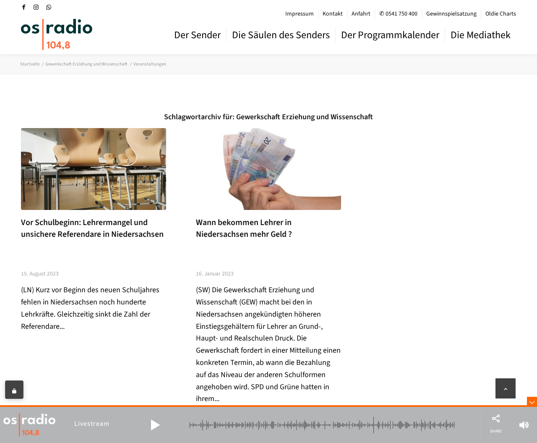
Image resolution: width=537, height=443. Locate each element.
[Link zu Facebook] (23, 7)
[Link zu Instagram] (36, 7)
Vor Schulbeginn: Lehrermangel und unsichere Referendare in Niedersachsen (92, 228)
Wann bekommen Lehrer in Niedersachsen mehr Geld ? (244, 228)
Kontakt (333, 14)
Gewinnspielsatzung (451, 14)
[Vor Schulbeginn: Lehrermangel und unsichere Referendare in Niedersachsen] (93, 169)
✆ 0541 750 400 (398, 14)
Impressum (299, 14)
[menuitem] (299, 14)
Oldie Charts (500, 14)
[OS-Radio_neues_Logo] (56, 34)
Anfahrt (361, 14)
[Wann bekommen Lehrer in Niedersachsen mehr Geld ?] (268, 169)
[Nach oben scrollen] (505, 388)
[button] (155, 425)
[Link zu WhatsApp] (48, 7)
